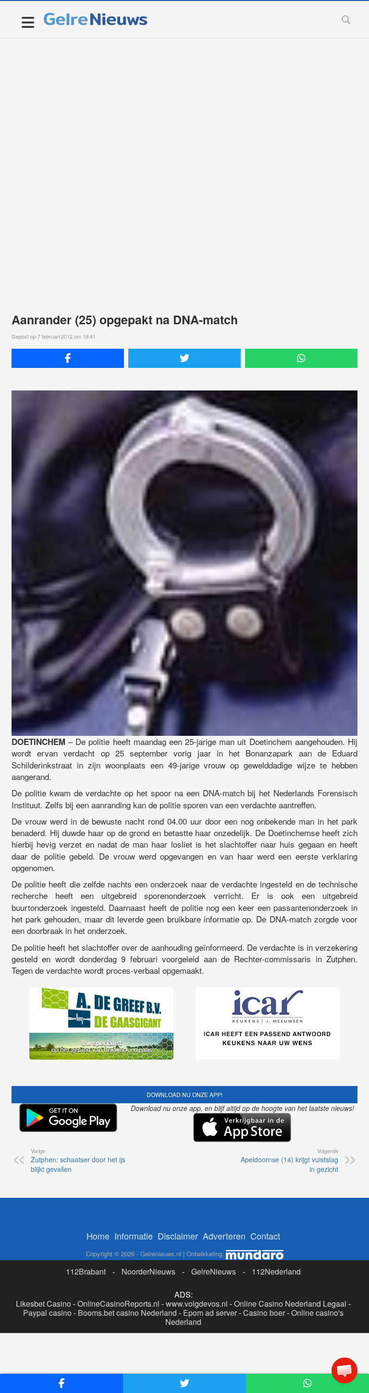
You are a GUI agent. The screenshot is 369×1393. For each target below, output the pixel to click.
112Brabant (86, 1271)
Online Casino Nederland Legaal (290, 1303)
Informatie (133, 1235)
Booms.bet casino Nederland (127, 1312)
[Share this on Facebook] (68, 358)
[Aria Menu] (28, 22)
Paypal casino (47, 1312)
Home (98, 1235)
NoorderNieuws (148, 1271)
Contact (265, 1235)
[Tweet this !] (184, 358)
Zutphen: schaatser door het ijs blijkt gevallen (78, 1160)
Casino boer (264, 1312)
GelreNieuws (213, 1271)
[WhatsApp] (301, 358)
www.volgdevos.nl (197, 1303)
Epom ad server (210, 1312)
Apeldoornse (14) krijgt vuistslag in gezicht (289, 1160)
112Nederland (276, 1271)
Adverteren (224, 1235)
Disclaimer (178, 1235)
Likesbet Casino (43, 1303)
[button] (344, 1370)
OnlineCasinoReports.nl (118, 1303)
